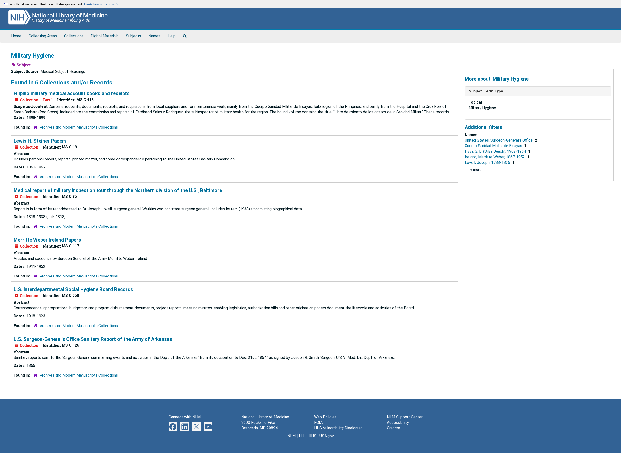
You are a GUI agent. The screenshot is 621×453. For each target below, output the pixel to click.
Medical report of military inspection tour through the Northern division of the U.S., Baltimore (118, 190)
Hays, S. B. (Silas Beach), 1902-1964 (496, 151)
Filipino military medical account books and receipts (72, 93)
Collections (73, 36)
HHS (312, 436)
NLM (291, 436)
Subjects (133, 36)
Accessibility (398, 422)
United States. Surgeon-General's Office (499, 140)
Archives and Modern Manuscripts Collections (79, 127)
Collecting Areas (43, 36)
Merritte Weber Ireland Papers (47, 240)
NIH (302, 436)
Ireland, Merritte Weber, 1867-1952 (495, 157)
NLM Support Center (405, 417)
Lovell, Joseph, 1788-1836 (488, 162)
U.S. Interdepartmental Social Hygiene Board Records (73, 289)
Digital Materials (105, 36)
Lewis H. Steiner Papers (40, 141)
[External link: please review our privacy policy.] (173, 426)
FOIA (318, 422)
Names (154, 36)
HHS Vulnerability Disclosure (338, 428)
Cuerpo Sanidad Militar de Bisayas (494, 145)
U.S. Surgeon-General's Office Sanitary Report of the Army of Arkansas (93, 339)
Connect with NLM (185, 417)
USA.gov (326, 436)
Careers (393, 428)
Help (172, 36)
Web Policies (325, 417)
